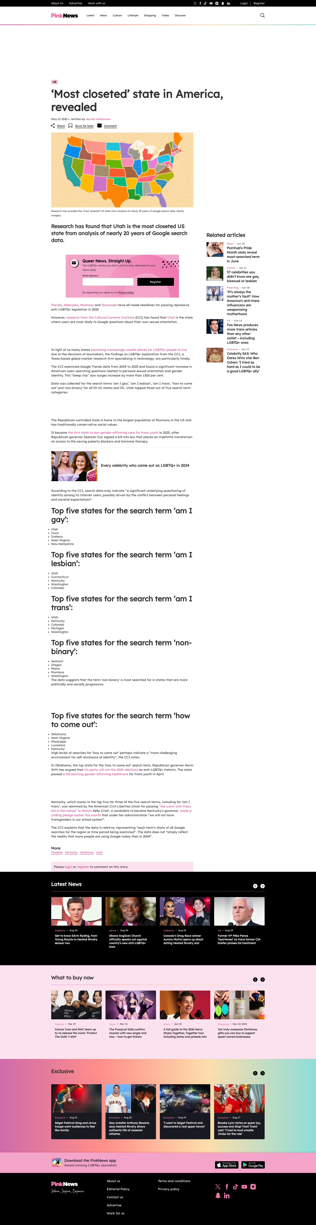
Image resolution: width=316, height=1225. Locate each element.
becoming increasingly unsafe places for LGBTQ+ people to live (139, 350)
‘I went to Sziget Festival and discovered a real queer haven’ (184, 1124)
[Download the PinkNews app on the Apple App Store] (226, 1165)
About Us (57, 3)
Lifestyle (133, 15)
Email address (95, 275)
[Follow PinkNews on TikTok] (236, 1187)
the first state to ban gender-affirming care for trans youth (113, 432)
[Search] (262, 15)
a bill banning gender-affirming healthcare (95, 774)
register (83, 867)
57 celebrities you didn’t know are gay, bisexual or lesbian (243, 276)
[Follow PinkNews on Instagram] (253, 1187)
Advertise (75, 3)
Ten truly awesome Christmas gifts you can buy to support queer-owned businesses (237, 1033)
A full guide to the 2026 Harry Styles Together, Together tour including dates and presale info (185, 1033)
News (103, 15)
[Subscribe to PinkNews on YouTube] (244, 1187)
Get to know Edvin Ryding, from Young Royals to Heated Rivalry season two (76, 939)
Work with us (96, 3)
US (54, 82)
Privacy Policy (126, 292)
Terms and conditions (174, 1181)
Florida (56, 305)
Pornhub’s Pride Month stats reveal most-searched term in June (243, 254)
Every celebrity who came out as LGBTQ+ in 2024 (145, 465)
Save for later (84, 126)
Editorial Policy (118, 1189)
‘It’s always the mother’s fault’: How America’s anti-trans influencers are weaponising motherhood (243, 303)
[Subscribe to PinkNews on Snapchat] (218, 1196)
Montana (87, 305)
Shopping (150, 15)
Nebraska (71, 305)
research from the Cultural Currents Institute (100, 317)
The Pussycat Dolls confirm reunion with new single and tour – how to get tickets (127, 1033)
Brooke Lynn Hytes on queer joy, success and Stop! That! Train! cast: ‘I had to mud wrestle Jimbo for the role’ (239, 1128)
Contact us (115, 1197)
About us (113, 1181)
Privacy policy (168, 1189)
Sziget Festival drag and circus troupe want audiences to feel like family (75, 1126)
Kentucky (71, 852)
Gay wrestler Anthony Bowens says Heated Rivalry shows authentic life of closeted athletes (129, 1128)
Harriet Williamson (98, 119)
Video (165, 15)
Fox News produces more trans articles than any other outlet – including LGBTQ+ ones (242, 334)
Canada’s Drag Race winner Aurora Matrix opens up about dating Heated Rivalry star (183, 939)
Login (244, 3)
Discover (180, 15)
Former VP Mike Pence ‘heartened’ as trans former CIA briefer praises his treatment (239, 939)
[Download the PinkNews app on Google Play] (253, 1165)
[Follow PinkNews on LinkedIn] (229, 3)
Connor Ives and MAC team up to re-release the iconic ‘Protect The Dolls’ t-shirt (76, 1033)
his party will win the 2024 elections (111, 770)
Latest (90, 15)
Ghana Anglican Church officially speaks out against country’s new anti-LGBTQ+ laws (128, 941)
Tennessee (109, 305)
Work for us (115, 1213)
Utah (171, 317)
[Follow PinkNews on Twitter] (218, 1187)
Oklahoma (87, 852)
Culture (117, 15)
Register (259, 3)
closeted (57, 852)
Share (61, 126)
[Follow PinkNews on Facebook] (227, 1187)
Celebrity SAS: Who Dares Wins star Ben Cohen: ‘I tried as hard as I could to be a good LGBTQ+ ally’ (243, 362)
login (68, 867)
